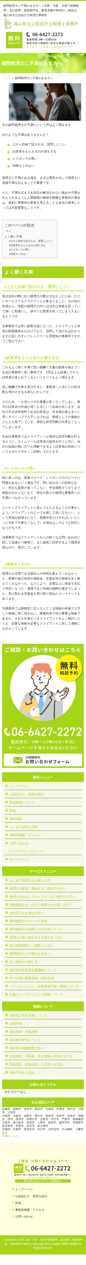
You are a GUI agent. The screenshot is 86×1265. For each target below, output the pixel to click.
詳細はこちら (10, 1136)
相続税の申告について (25, 1039)
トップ (6, 78)
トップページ (19, 786)
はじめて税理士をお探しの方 (30, 880)
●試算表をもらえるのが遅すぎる (27, 245)
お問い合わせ (19, 843)
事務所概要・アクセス (25, 835)
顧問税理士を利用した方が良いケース (36, 929)
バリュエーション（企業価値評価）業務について (44, 986)
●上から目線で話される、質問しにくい (31, 240)
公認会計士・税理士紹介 (27, 794)
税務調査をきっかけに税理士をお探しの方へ (41, 904)
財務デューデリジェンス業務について (36, 994)
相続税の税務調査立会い (27, 1048)
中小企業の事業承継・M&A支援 (32, 978)
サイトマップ (19, 859)
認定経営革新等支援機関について (33, 970)
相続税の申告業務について (28, 1015)
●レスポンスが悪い (19, 249)
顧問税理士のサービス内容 (28, 921)
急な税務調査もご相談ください (31, 945)
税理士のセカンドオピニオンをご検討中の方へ (42, 896)
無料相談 (16, 818)
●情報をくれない (18, 253)
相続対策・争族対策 (24, 1031)
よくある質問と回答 (24, 827)
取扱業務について (22, 802)
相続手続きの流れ (22, 1072)
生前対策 (16, 1023)
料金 (13, 810)
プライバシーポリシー (27, 851)
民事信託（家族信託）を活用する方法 (36, 1064)
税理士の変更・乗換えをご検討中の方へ (38, 888)
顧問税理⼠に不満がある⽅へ (30, 953)
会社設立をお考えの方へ (27, 912)
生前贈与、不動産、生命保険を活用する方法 (41, 1056)
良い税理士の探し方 (24, 961)
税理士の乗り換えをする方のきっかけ (36, 937)
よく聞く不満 (13, 236)
